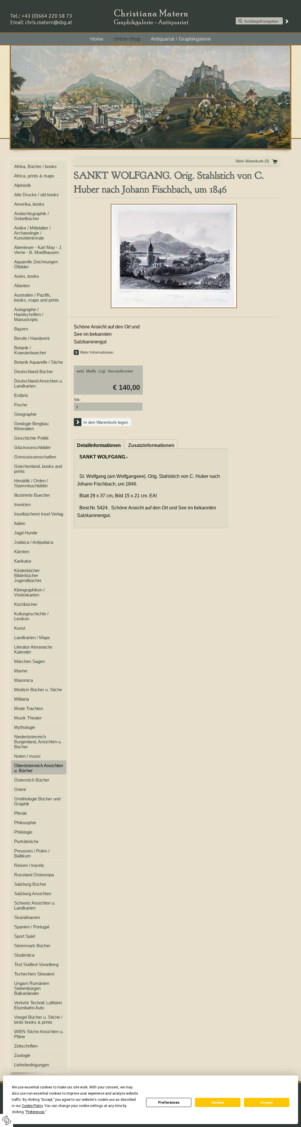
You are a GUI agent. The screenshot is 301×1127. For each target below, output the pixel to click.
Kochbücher (25, 604)
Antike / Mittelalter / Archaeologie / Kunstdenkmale (32, 232)
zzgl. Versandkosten (115, 371)
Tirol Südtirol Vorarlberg (36, 964)
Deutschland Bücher (33, 371)
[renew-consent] (6, 1120)
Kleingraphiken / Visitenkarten (29, 592)
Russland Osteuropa (34, 874)
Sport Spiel (24, 936)
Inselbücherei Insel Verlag (38, 513)
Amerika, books (29, 204)
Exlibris (21, 395)
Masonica (23, 680)
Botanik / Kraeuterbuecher (30, 350)
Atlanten (22, 285)
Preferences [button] (35, 1112)
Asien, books (26, 276)
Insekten (22, 504)
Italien (19, 523)
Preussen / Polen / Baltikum (31, 853)
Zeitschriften (26, 1045)
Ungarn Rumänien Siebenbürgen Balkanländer (31, 988)
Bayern (21, 328)
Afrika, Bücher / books (35, 166)
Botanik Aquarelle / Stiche (38, 362)
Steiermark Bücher (32, 945)
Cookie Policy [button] (32, 1106)
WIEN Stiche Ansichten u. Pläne (38, 1034)
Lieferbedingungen (31, 1064)
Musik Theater (28, 717)
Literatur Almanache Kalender (33, 649)
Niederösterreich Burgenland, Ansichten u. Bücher (38, 741)
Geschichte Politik (31, 438)
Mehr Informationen (96, 352)
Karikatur (22, 561)
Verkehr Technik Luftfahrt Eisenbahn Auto (38, 1005)
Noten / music (27, 756)
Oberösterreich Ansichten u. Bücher (38, 768)
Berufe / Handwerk (32, 338)
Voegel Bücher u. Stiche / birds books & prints (38, 1020)
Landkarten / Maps (32, 637)
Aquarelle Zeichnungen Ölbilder (36, 264)
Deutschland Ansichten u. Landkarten (38, 383)
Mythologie (24, 727)
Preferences (169, 1103)
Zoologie (22, 1055)
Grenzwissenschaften (35, 456)
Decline (218, 1103)
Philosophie (25, 822)
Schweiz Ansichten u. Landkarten (34, 905)
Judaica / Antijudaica (33, 542)
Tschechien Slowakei (34, 973)
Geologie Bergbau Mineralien (31, 426)
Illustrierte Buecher (32, 495)
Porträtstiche (26, 841)
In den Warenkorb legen (105, 422)
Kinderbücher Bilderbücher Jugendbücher (27, 575)
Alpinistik (22, 185)
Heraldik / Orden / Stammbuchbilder (31, 483)
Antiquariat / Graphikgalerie (181, 39)
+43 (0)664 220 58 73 (60, 14)
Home (96, 39)
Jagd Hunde (25, 532)
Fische (20, 404)
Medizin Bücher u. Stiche (38, 689)
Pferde (20, 813)
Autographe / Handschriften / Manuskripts (28, 314)
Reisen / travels (29, 865)
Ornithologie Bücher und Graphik (37, 801)
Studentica (24, 955)
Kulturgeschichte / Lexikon (31, 616)
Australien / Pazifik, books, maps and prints (36, 297)
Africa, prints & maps (34, 175)
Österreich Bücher (31, 779)
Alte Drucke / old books (36, 194)
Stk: (77, 400)
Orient (20, 789)
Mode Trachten (28, 708)
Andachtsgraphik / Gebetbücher (31, 216)
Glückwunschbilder (32, 447)
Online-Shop (127, 39)
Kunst (19, 628)
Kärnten (21, 551)
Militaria (21, 699)
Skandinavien (27, 917)
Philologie (23, 832)
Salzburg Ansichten (32, 893)
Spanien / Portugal (31, 926)
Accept (266, 1103)
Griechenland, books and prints (38, 469)
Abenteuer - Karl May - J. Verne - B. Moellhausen (38, 250)
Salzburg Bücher (30, 884)
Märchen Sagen (29, 661)
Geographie (25, 414)
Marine (20, 670)
